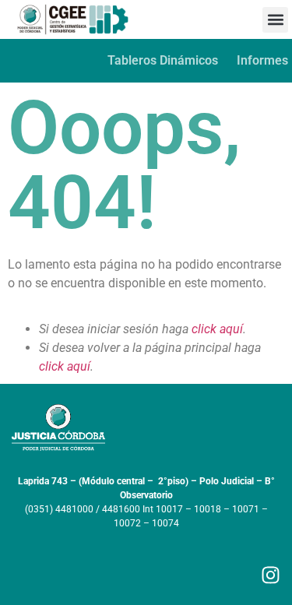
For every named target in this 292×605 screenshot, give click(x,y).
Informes (262, 60)
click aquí (217, 329)
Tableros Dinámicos (162, 60)
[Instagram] (270, 575)
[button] (275, 20)
